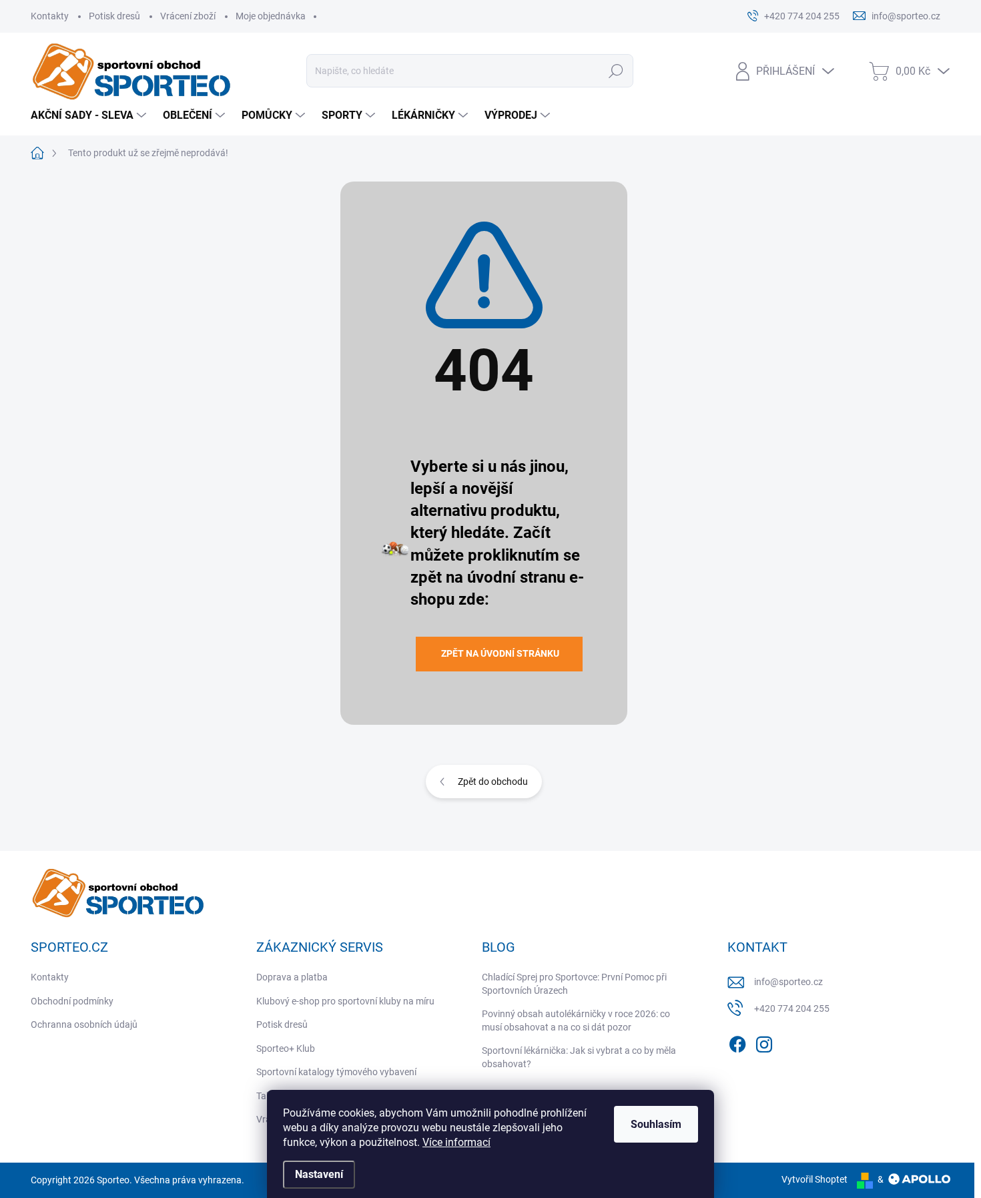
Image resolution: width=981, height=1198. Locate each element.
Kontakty (50, 16)
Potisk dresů (114, 16)
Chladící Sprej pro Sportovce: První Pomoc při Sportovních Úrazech (574, 984)
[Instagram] (764, 1042)
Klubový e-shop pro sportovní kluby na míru (345, 1001)
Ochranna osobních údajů (84, 1024)
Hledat (616, 70)
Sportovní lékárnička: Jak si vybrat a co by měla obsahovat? (579, 1057)
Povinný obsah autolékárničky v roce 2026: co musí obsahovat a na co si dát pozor (576, 1020)
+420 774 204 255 (792, 1008)
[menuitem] (90, 115)
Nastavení (319, 1174)
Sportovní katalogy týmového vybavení (336, 1072)
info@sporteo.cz (788, 981)
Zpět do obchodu (493, 781)
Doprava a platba (292, 977)
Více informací (456, 1142)
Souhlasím (656, 1124)
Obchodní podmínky (72, 1001)
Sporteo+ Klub (285, 1048)
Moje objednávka (271, 16)
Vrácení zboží (188, 16)
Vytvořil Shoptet (814, 1179)
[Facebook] (737, 1042)
